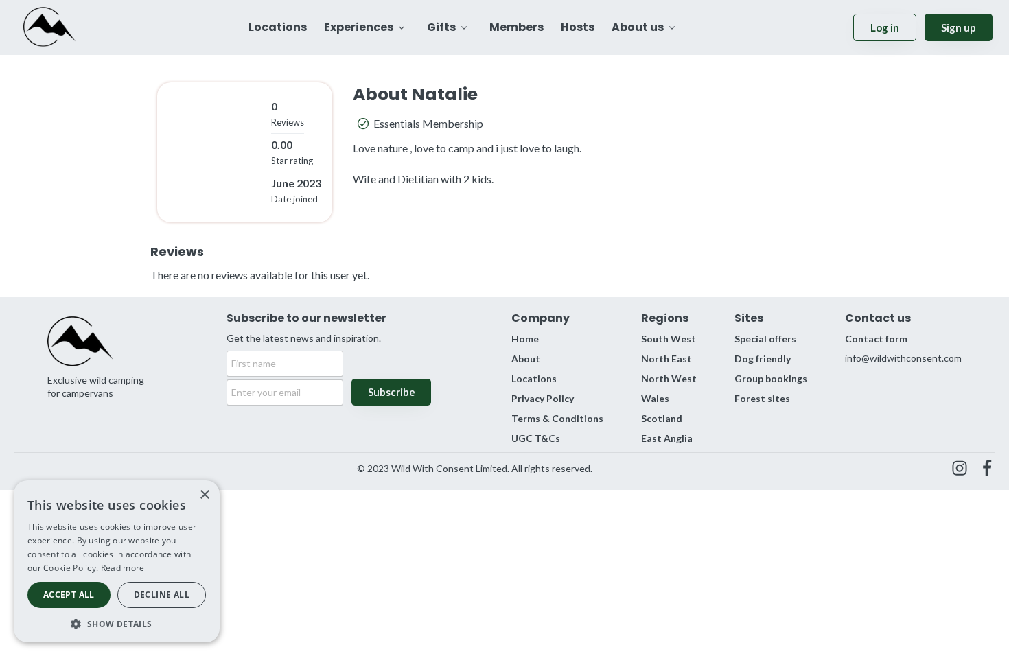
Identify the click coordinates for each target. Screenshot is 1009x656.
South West (668, 338)
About (525, 358)
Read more (123, 568)
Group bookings (770, 378)
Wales (655, 398)
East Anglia (667, 438)
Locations (534, 378)
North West (669, 378)
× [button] (204, 495)
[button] (116, 623)
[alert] (117, 561)
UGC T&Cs (535, 438)
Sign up (958, 27)
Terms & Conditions (557, 418)
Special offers (765, 338)
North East (666, 358)
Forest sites (762, 398)
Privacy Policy (542, 398)
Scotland (661, 418)
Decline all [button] (161, 594)
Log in (884, 27)
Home (525, 338)
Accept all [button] (69, 594)
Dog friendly (762, 358)
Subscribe (391, 392)
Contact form (876, 338)
